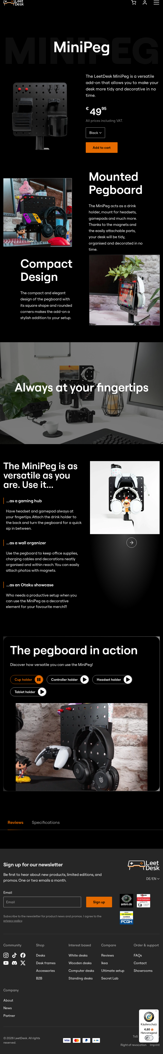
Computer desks (81, 970)
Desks (40, 955)
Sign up (99, 902)
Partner (9, 1015)
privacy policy (12, 921)
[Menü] (156, 1012)
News (7, 1008)
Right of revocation (133, 1045)
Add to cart (102, 147)
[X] (23, 962)
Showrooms (143, 970)
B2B (39, 978)
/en (151, 878)
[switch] (149, 1037)
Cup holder (23, 679)
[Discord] (15, 962)
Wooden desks (80, 963)
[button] (11, 1043)
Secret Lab (109, 978)
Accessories (45, 970)
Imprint (155, 1045)
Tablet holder (25, 692)
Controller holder (64, 679)
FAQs (138, 955)
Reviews (15, 822)
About (8, 1000)
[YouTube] (6, 962)
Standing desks (81, 978)
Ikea (104, 963)
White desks (78, 955)
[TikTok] (15, 955)
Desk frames (45, 963)
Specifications (46, 822)
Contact (140, 963)
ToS (135, 1036)
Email (7, 892)
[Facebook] (23, 955)
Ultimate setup (112, 970)
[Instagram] (6, 955)
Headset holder (109, 679)
